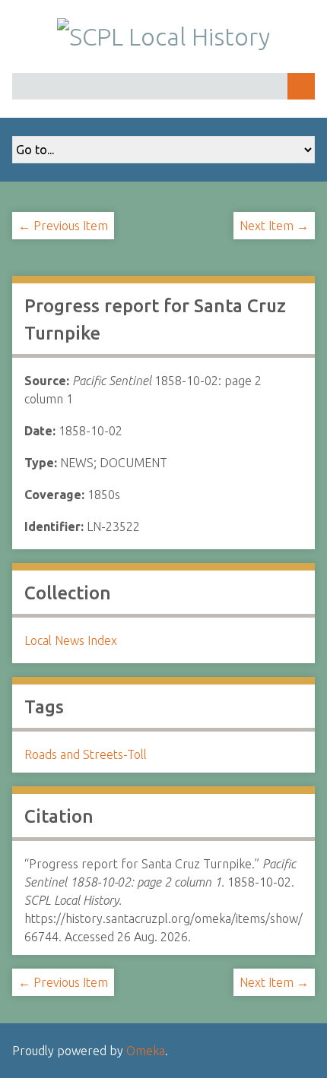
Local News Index (70, 640)
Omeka (145, 1050)
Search (301, 86)
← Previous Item (63, 225)
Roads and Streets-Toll (85, 754)
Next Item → (274, 225)
